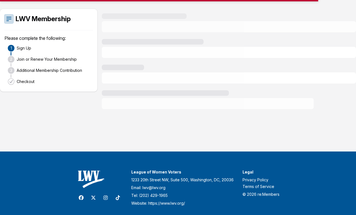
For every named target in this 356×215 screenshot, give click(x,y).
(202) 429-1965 (153, 195)
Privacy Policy (255, 179)
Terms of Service (258, 186)
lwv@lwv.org (153, 187)
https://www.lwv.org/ (166, 203)
